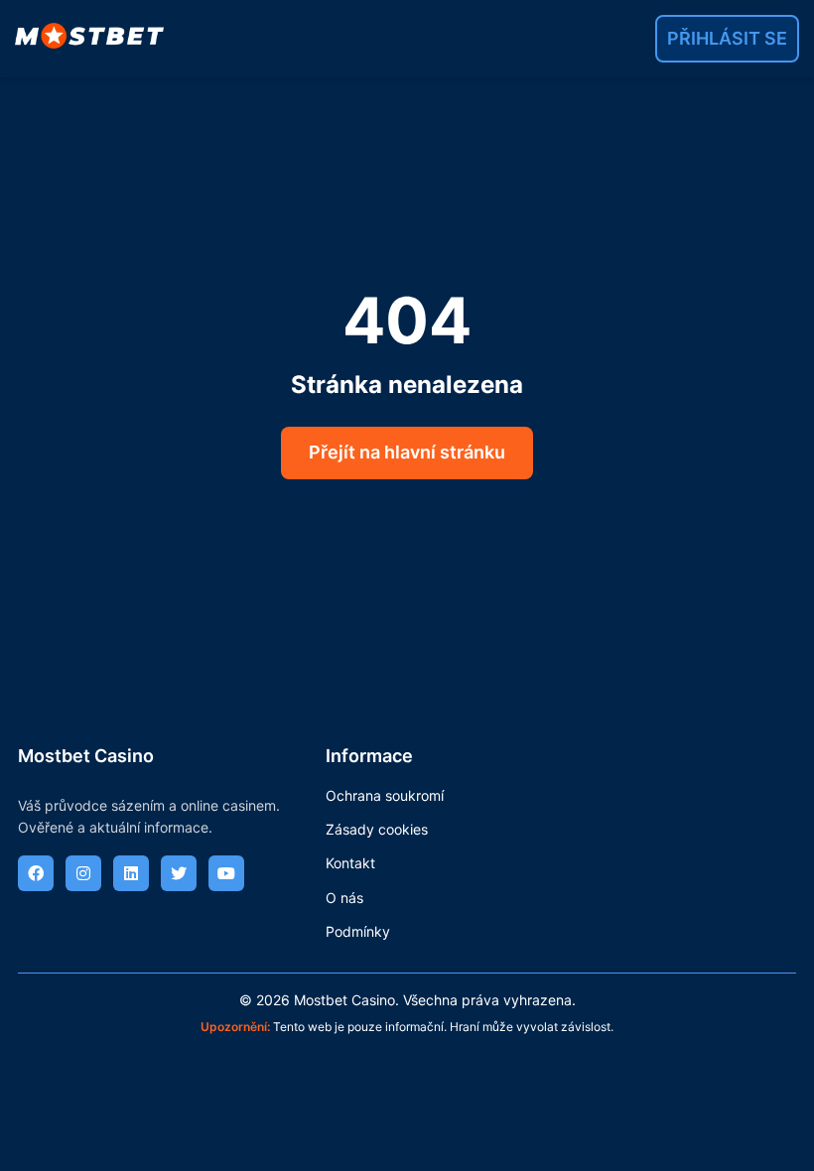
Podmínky (358, 931)
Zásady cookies (377, 829)
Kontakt (350, 862)
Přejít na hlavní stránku (407, 452)
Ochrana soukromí (385, 795)
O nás (344, 897)
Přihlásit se (727, 38)
